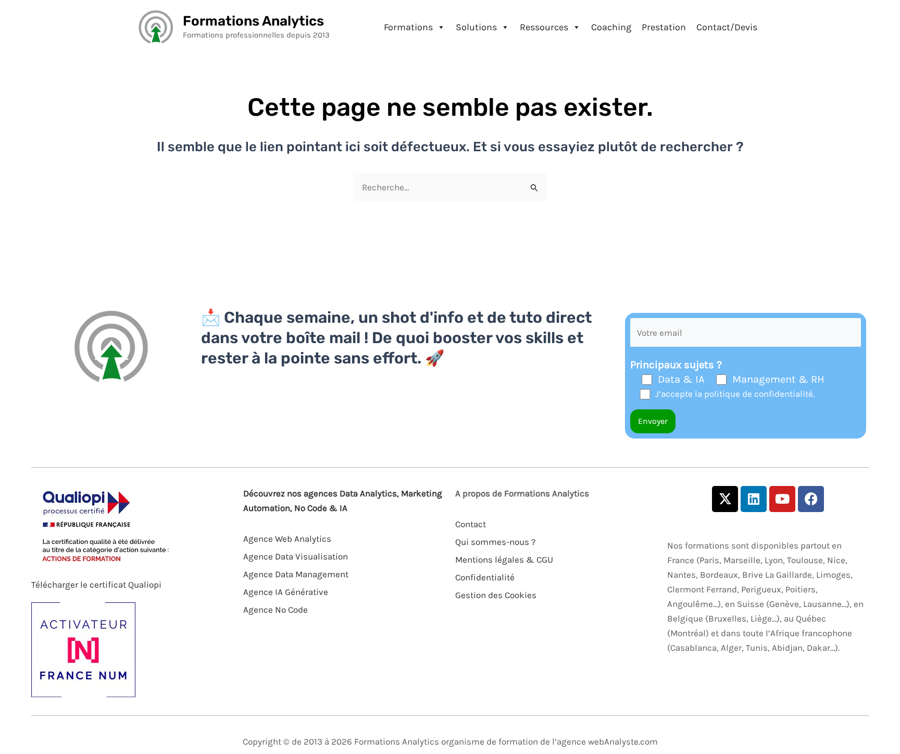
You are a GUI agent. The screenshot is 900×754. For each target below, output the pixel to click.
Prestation (664, 27)
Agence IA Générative (285, 592)
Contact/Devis (726, 27)
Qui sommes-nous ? (495, 542)
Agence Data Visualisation (295, 556)
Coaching (611, 27)
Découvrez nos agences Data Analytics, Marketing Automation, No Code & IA (342, 500)
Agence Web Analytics (287, 538)
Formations (408, 27)
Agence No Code (275, 609)
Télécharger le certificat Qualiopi (96, 584)
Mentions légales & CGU (504, 559)
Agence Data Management (295, 574)
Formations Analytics (253, 21)
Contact (470, 524)
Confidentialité (485, 577)
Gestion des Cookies (495, 595)
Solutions (476, 27)
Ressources (544, 27)
